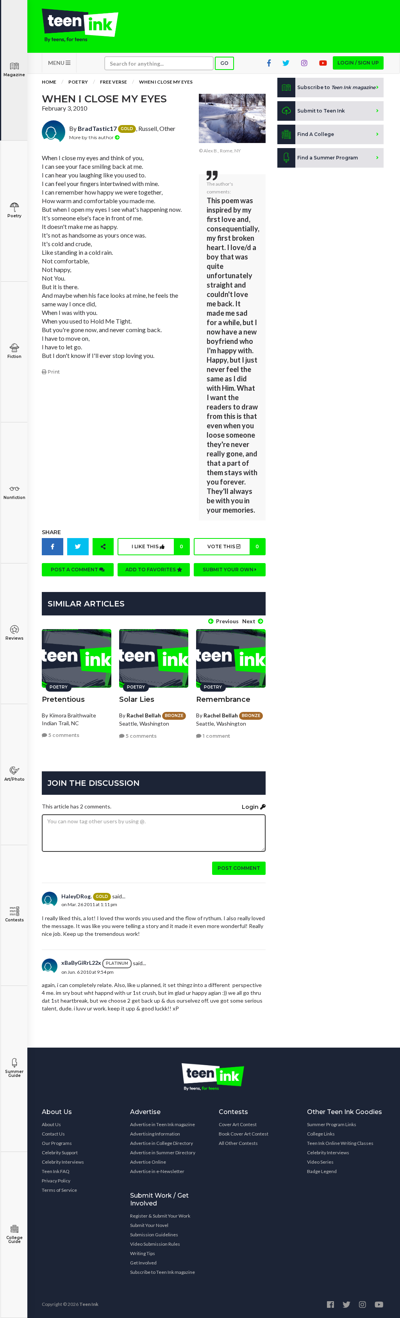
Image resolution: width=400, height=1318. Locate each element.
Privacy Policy (56, 1181)
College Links (321, 1134)
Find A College (315, 134)
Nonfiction (14, 497)
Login (251, 806)
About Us (51, 1124)
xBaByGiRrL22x (81, 962)
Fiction (14, 356)
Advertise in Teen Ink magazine (162, 1124)
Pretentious (63, 699)
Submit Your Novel (149, 1225)
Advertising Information (155, 1134)
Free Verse (113, 82)
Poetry (14, 215)
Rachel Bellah (144, 715)
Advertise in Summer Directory (162, 1152)
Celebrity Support (60, 1152)
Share (51, 532)
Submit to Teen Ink (321, 111)
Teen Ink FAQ (56, 1171)
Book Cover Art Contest (243, 1134)
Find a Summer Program (327, 158)
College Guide (14, 1239)
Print (53, 372)
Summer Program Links (331, 1124)
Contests (14, 920)
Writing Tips (142, 1253)
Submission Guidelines (154, 1235)
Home (49, 82)
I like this (157, 546)
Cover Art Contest (238, 1124)
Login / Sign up (358, 63)
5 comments (63, 735)
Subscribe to (336, 87)
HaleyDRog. (76, 896)
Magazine (14, 74)
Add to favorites (151, 569)
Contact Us (53, 1134)
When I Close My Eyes (166, 82)
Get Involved (143, 1263)
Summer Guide (14, 1073)
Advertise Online (148, 1162)
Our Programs (57, 1143)
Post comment (239, 868)
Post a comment (75, 569)
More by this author (92, 137)
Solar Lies (136, 699)
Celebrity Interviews (63, 1162)
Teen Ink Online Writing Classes (340, 1143)
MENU (57, 62)
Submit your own (229, 569)
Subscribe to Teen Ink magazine (162, 1272)
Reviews (14, 638)
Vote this (233, 546)
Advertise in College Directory (161, 1143)
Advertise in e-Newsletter (157, 1171)
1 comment (216, 736)
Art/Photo (14, 779)
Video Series (320, 1162)
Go (224, 63)
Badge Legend (322, 1171)
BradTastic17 (97, 128)
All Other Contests (238, 1143)
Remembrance (223, 699)
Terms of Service (59, 1190)
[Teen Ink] (80, 25)
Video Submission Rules (155, 1244)
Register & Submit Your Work (160, 1216)
